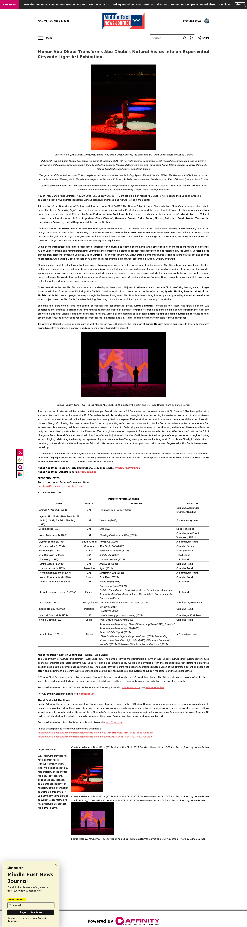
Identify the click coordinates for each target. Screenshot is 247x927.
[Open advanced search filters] (191, 38)
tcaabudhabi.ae (131, 687)
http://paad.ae (114, 722)
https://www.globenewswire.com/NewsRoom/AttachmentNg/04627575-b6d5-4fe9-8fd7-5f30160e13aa (95, 736)
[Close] (55, 864)
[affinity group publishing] (20, 467)
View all (240, 4)
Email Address (17, 899)
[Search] (184, 38)
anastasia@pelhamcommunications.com (60, 486)
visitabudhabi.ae (155, 687)
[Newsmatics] (20, 474)
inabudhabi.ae (86, 693)
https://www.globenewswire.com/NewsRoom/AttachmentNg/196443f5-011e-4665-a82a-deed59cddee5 (96, 732)
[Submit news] (20, 452)
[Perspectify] (20, 460)
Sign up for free (31, 912)
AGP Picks (9, 4)
